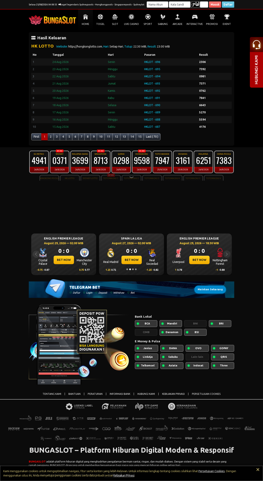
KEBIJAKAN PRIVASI (173, 394)
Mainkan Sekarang (210, 289)
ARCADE (177, 24)
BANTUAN (74, 394)
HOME (85, 24)
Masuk (215, 4)
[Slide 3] (133, 269)
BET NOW (64, 259)
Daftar (228, 4)
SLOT (115, 24)
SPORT (148, 24)
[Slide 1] (127, 269)
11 (108, 136)
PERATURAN (95, 394)
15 (140, 136)
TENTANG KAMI (52, 394)
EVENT (227, 24)
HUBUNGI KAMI (146, 394)
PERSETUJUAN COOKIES (206, 394)
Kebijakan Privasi (123, 475)
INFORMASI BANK (120, 394)
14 (132, 136)
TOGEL (100, 24)
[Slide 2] (130, 269)
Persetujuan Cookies (211, 471)
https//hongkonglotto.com (85, 46)
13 (124, 136)
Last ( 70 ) (152, 136)
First (36, 136)
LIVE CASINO (131, 24)
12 (116, 136)
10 (101, 136)
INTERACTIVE (195, 24)
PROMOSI (212, 24)
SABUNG (163, 24)
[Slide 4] (136, 269)
